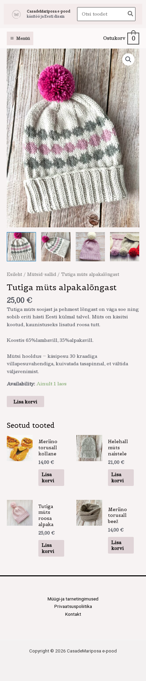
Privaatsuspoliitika (73, 606)
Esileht (14, 274)
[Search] (130, 14)
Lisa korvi (25, 401)
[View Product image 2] (55, 246)
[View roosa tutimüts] (90, 246)
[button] (128, 59)
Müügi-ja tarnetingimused (73, 598)
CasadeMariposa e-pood (48, 11)
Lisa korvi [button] (48, 477)
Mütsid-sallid (41, 274)
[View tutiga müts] (21, 246)
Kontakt (73, 614)
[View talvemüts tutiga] (124, 246)
